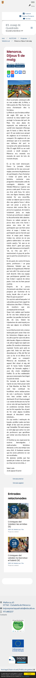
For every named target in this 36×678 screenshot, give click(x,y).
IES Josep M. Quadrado (13, 26)
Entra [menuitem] (33, 6)
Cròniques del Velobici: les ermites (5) (17, 524)
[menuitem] (16, 2)
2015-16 (10, 66)
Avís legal (4, 670)
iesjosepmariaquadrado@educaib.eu (19, 608)
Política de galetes (25, 670)
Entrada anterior (18, 479)
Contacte (3, 615)
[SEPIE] (18, 660)
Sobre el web (13, 670)
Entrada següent (18, 483)
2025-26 (10, 529)
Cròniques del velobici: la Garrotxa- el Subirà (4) (18, 558)
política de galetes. (25, 676)
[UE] (18, 645)
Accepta (29, 674)
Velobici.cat (20, 66)
